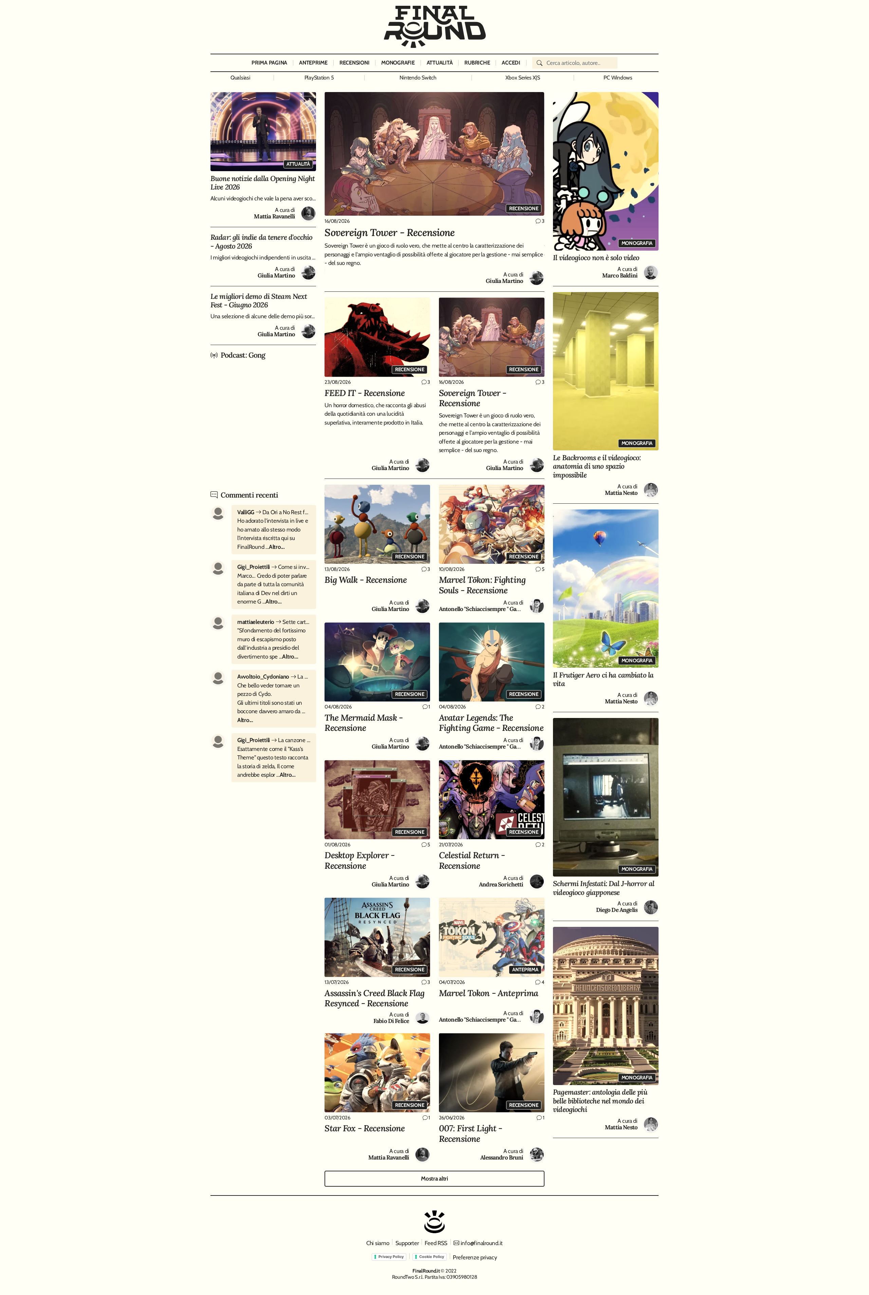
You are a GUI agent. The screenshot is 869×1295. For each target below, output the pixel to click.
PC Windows (618, 77)
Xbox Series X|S (522, 77)
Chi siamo (377, 1243)
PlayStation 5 (319, 77)
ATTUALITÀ (440, 62)
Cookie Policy (431, 1256)
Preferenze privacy (475, 1257)
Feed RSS (436, 1243)
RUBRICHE (477, 62)
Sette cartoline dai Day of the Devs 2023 (273, 621)
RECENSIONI (354, 62)
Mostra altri (434, 1178)
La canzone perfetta (273, 740)
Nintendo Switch (418, 77)
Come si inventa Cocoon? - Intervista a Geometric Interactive (273, 566)
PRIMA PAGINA (269, 62)
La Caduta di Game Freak (273, 676)
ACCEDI (511, 62)
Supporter (407, 1243)
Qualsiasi (240, 77)
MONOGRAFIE (397, 62)
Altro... (277, 546)
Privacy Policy (391, 1256)
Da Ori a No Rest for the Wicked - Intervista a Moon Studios (273, 512)
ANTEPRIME (313, 62)
